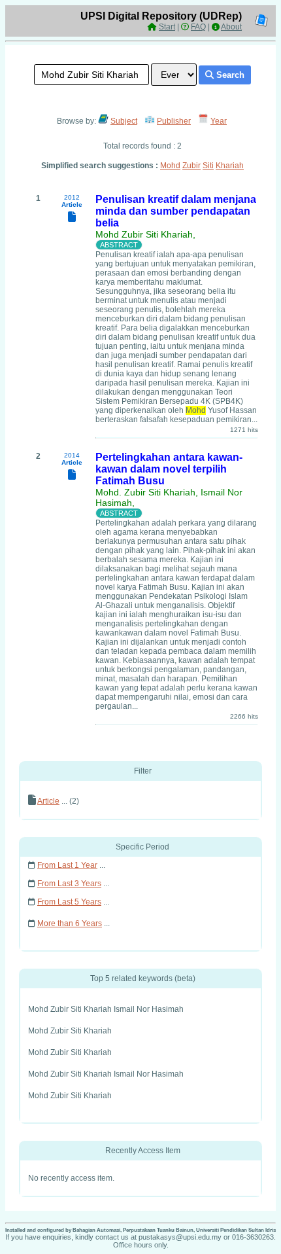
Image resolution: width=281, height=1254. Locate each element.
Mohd (170, 165)
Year (218, 121)
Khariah (230, 165)
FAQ (198, 26)
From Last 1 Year (67, 865)
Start (167, 26)
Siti (208, 165)
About (231, 26)
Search (229, 75)
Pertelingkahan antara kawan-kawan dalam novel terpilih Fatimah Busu (168, 469)
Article (48, 801)
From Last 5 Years (69, 901)
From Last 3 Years (69, 883)
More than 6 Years (69, 923)
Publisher (174, 121)
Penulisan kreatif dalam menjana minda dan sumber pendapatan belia (175, 211)
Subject (123, 121)
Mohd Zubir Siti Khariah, (145, 234)
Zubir (191, 165)
